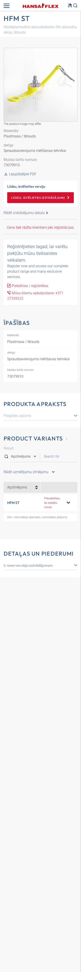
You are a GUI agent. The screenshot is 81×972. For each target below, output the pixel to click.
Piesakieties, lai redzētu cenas (52, 503)
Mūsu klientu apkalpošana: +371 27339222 (35, 296)
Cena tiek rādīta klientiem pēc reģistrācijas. (40, 227)
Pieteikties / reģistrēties (29, 286)
